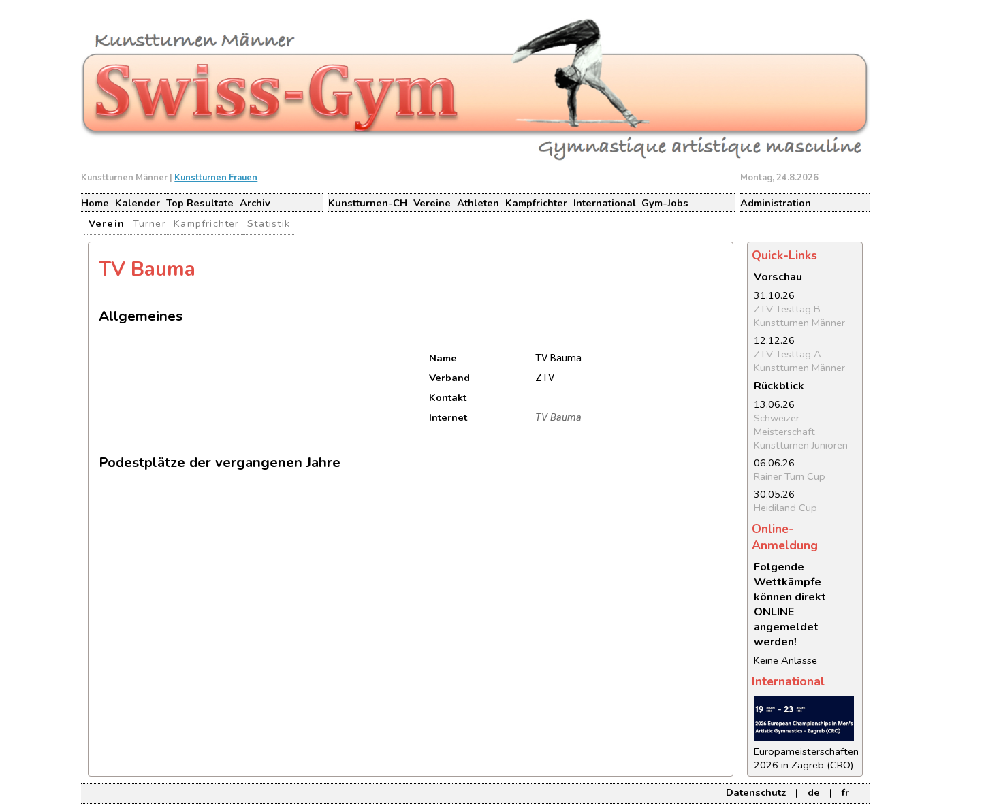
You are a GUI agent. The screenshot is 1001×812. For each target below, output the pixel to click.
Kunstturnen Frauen (215, 178)
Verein (107, 223)
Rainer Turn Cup (789, 476)
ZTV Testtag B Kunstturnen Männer (799, 315)
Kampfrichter (536, 203)
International (604, 203)
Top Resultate (200, 203)
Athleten (478, 203)
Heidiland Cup (785, 508)
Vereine (432, 203)
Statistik (268, 223)
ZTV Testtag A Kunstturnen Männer (799, 360)
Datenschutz (756, 792)
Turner (149, 223)
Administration (775, 203)
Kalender (137, 203)
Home (95, 203)
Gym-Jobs (664, 203)
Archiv (255, 203)
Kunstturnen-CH (367, 203)
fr (845, 792)
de (814, 792)
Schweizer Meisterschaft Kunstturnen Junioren (801, 431)
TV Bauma (558, 417)
